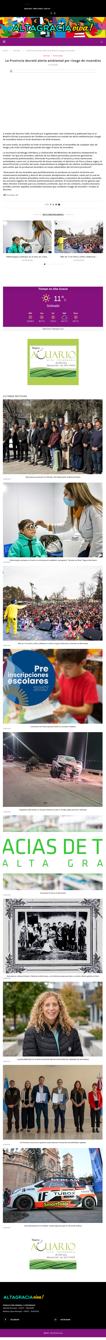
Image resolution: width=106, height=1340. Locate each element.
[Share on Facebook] (50, 204)
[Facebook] (51, 13)
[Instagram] (54, 13)
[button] (26, 4)
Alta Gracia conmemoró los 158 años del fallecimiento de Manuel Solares (53, 480)
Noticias (17, 51)
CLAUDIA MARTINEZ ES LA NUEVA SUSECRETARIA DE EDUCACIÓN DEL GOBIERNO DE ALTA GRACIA (53, 1062)
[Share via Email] (59, 204)
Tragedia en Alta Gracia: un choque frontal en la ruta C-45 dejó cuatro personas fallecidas (53, 812)
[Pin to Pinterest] (56, 204)
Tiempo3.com (58, 331)
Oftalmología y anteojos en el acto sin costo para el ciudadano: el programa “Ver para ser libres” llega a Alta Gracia (53, 563)
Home (5, 51)
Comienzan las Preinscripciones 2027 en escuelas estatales (53, 729)
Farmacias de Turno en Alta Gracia (53, 896)
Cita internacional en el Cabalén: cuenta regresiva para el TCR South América (53, 1229)
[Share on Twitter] (53, 204)
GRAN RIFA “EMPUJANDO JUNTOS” (37, 9)
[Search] (101, 42)
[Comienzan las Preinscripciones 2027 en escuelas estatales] (27, 237)
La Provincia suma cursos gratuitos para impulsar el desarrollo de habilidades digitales (53, 1145)
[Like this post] (48, 204)
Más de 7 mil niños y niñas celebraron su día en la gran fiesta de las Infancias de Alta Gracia (53, 646)
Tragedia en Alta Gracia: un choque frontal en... (78, 257)
